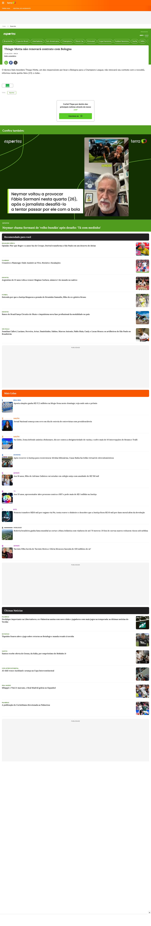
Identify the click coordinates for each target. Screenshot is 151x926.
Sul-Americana (52, 41)
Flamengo (5, 260)
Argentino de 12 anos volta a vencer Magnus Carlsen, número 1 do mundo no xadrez (39, 280)
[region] (75, 920)
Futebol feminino (122, 41)
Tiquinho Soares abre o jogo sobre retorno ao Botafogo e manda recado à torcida (38, 636)
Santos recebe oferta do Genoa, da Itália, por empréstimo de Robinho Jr (34, 653)
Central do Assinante (22, 8)
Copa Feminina (105, 41)
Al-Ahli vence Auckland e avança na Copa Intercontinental (28, 670)
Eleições (16, 418)
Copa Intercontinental (10, 668)
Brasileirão (8, 41)
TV (14, 491)
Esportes (13, 26)
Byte (15, 509)
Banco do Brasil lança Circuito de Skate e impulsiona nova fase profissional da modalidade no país (46, 314)
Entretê (16, 473)
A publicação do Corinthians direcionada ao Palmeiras (26, 705)
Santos (4, 651)
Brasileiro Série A (8, 243)
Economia (17, 455)
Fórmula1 (91, 41)
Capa (4, 26)
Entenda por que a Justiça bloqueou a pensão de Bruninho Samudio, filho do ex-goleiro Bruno (44, 297)
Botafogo (5, 634)
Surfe (134, 41)
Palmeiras (5, 617)
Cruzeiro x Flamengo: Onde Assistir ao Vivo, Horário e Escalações (31, 263)
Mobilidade (18, 528)
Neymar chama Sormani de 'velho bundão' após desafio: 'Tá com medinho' (51, 227)
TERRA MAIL (6, 8)
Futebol (5, 295)
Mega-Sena (17, 400)
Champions (67, 41)
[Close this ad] (149, 912)
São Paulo (5, 329)
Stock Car (79, 41)
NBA (143, 41)
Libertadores (37, 41)
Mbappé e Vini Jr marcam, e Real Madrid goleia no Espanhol (29, 688)
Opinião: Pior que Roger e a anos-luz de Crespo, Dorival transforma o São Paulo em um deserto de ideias (49, 245)
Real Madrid (6, 685)
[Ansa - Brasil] (7, 86)
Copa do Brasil (22, 41)
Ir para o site (11, 3)
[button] (3, 3)
